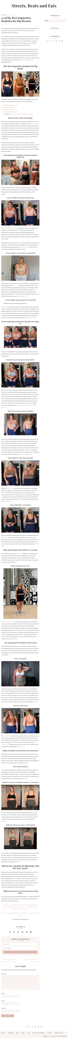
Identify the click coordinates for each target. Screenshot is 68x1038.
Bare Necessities (24, 405)
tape (29, 450)
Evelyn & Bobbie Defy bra (10, 228)
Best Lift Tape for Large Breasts (10, 905)
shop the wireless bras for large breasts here (20, 114)
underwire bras (35, 123)
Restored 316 (64, 1036)
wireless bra (10, 488)
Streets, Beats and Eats (34, 5)
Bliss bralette (4, 537)
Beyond (5, 307)
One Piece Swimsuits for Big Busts (23, 913)
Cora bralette (6, 736)
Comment (4, 974)
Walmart (3, 407)
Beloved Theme (55, 1036)
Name (3, 993)
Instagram (24, 60)
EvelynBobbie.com (22, 296)
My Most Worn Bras (24, 905)
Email (3, 1000)
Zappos (31, 405)
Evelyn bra (15, 285)
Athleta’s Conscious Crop (7, 621)
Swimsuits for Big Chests (8, 913)
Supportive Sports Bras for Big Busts (21, 907)
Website (3, 1008)
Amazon (17, 405)
